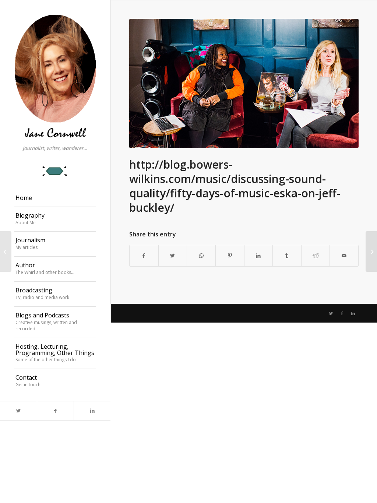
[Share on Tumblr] (287, 255)
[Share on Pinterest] (230, 255)
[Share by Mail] (344, 255)
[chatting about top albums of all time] (244, 83)
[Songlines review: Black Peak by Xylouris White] (371, 251)
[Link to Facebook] (55, 410)
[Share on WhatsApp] (201, 255)
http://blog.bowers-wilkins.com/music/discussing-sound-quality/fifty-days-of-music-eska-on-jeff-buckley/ (234, 186)
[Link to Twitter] (18, 410)
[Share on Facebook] (144, 255)
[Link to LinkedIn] (92, 410)
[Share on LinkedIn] (258, 255)
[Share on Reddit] (316, 255)
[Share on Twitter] (173, 255)
